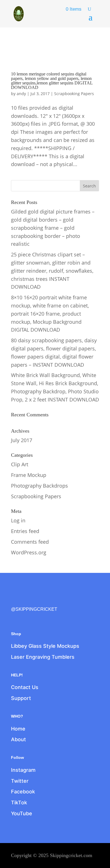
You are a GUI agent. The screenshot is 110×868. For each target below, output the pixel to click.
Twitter (19, 781)
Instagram (23, 770)
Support (21, 698)
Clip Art (19, 464)
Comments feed (30, 541)
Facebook (23, 791)
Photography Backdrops (39, 485)
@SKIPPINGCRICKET (34, 609)
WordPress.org (28, 552)
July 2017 (21, 440)
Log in (18, 520)
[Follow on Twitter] (27, 599)
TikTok (19, 802)
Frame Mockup (28, 475)
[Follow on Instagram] (39, 599)
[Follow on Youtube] (62, 599)
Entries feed (25, 531)
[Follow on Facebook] (15, 599)
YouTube (21, 813)
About (18, 739)
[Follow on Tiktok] (51, 599)
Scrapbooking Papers (74, 93)
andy (21, 93)
